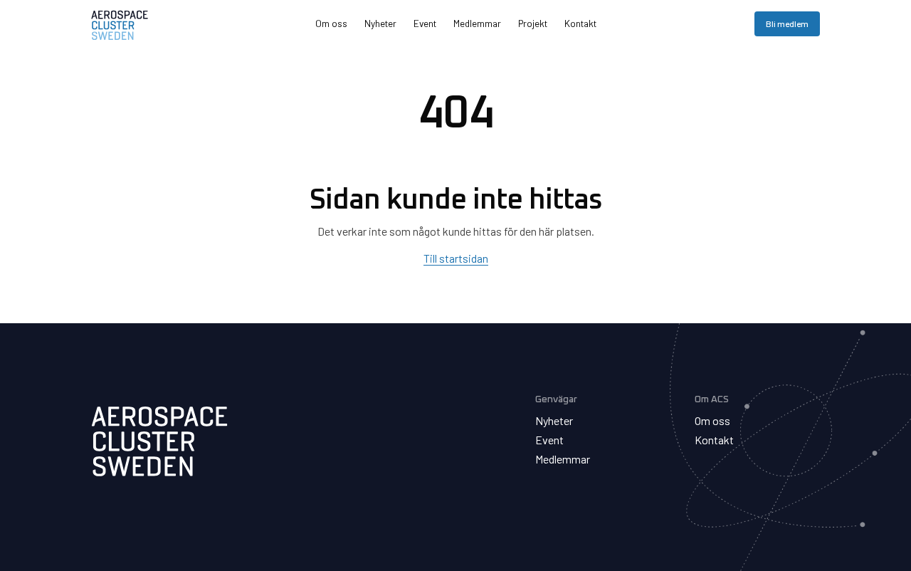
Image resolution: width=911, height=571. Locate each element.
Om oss (331, 23)
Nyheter (380, 23)
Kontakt (580, 23)
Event (425, 23)
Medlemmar (477, 23)
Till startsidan (455, 258)
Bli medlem (787, 23)
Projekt (532, 23)
